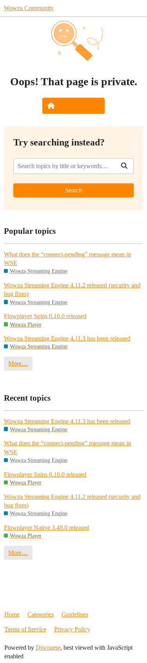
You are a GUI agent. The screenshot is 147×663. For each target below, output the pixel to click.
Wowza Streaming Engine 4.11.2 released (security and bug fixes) (72, 289)
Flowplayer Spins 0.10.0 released (45, 316)
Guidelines (75, 614)
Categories (40, 614)
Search (73, 190)
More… (18, 363)
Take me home (79, 105)
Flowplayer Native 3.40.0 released (46, 527)
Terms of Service (25, 629)
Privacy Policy (72, 629)
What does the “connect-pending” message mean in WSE (67, 258)
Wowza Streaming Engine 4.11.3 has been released (67, 338)
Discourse (48, 647)
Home (12, 614)
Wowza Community (29, 8)
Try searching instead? (59, 142)
